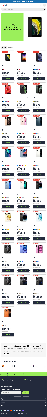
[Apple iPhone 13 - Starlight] (9, 165)
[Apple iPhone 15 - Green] (5, 229)
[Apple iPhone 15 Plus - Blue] (35, 229)
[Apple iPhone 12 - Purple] (6, 101)
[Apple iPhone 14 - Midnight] (19, 165)
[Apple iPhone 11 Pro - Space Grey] (37, 101)
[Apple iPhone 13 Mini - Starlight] (25, 133)
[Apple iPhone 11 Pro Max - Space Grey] (6, 133)
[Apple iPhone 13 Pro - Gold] (3, 197)
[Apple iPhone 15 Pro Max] (8, 281)
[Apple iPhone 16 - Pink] (19, 261)
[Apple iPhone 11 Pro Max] (8, 121)
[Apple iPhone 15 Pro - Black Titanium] (2, 261)
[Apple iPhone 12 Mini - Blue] (35, 69)
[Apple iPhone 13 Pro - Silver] (8, 197)
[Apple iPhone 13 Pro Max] (23, 185)
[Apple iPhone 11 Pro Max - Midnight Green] (3, 133)
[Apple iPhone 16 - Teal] (20, 261)
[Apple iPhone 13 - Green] (3, 165)
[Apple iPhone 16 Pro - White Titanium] (22, 293)
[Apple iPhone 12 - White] (9, 101)
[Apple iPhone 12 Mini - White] (40, 69)
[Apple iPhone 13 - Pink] (6, 165)
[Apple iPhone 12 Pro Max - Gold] (33, 165)
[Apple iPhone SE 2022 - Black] (17, 69)
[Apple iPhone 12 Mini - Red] (39, 69)
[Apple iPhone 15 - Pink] (6, 229)
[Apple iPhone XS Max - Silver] (19, 101)
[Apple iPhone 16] (23, 249)
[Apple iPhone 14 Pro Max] (23, 217)
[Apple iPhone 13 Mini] (23, 121)
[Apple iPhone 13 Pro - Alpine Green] (2, 197)
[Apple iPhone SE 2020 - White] (5, 69)
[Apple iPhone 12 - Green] (5, 101)
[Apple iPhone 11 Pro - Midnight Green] (35, 101)
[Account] (41, 5)
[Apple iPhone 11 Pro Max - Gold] (2, 133)
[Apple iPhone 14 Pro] (39, 185)
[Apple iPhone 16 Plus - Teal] (36, 261)
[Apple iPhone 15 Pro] (8, 249)
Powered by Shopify (26, 413)
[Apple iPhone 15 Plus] (39, 217)
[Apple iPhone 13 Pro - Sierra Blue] (6, 197)
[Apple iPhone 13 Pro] (8, 185)
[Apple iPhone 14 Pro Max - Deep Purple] (17, 229)
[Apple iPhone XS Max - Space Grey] (20, 101)
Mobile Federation (8, 413)
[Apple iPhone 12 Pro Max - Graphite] (35, 165)
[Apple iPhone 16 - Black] (17, 261)
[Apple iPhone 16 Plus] (39, 249)
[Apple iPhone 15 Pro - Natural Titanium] (5, 261)
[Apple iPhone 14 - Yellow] (25, 165)
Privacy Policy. (26, 395)
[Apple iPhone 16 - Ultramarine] (22, 261)
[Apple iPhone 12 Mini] (39, 57)
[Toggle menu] (1, 5)
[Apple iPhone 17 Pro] (8, 313)
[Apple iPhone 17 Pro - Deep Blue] (3, 325)
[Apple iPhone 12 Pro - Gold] (33, 133)
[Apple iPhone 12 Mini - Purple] (37, 69)
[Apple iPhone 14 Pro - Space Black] (37, 197)
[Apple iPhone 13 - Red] (8, 165)
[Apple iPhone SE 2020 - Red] (3, 69)
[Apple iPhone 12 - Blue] (3, 101)
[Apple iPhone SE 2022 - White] (20, 69)
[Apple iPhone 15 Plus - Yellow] (39, 229)
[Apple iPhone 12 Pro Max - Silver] (37, 165)
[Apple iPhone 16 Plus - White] (39, 261)
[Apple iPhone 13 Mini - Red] (23, 133)
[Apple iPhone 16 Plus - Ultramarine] (37, 261)
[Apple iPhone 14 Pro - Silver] (36, 197)
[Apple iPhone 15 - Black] (2, 229)
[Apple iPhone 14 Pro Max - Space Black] (22, 229)
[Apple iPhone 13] (8, 153)
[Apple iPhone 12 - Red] (8, 101)
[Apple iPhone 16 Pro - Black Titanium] (17, 293)
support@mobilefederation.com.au (34, 380)
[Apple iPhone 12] (8, 89)
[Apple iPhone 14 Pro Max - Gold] (19, 229)
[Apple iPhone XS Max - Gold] (17, 101)
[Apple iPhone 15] (8, 217)
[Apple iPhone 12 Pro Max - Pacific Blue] (36, 165)
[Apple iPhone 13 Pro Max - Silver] (23, 197)
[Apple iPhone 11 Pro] (39, 89)
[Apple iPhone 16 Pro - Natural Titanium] (20, 293)
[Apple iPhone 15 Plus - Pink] (37, 229)
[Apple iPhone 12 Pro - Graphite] (35, 133)
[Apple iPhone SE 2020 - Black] (2, 69)
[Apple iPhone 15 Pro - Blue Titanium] (3, 261)
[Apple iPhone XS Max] (23, 89)
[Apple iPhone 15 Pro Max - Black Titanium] (2, 293)
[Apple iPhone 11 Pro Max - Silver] (5, 133)
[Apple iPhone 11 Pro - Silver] (36, 101)
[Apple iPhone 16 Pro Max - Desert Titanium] (35, 293)
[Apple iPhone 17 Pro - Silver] (5, 325)
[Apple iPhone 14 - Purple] (20, 165)
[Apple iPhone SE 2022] (23, 57)
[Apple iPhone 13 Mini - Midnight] (20, 133)
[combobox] (23, 9)
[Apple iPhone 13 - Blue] (2, 165)
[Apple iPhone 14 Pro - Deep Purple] (33, 197)
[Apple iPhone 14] (23, 153)
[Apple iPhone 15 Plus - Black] (33, 229)
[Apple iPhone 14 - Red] (22, 165)
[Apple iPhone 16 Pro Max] (39, 281)
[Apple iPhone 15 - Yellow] (8, 229)
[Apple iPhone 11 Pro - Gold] (33, 101)
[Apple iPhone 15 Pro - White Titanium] (6, 261)
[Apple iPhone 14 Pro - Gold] (35, 197)
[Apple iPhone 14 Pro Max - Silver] (20, 229)
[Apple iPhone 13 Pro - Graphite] (5, 197)
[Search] (44, 9)
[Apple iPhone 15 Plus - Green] (36, 229)
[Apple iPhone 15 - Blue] (3, 229)
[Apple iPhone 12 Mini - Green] (36, 69)
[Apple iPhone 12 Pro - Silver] (37, 133)
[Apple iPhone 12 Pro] (39, 121)
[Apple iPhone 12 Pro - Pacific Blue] (36, 133)
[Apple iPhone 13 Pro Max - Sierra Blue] (22, 197)
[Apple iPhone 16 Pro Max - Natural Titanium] (36, 293)
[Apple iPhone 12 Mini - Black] (33, 69)
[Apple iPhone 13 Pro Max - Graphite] (20, 197)
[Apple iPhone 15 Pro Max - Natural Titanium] (5, 293)
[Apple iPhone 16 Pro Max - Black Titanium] (33, 293)
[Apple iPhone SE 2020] (8, 57)
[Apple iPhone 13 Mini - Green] (19, 133)
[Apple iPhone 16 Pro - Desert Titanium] (19, 293)
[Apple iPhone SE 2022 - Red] (19, 69)
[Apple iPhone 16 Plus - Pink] (35, 261)
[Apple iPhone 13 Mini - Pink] (22, 133)
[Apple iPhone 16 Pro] (23, 281)
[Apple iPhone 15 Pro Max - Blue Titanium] (3, 293)
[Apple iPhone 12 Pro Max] (39, 153)
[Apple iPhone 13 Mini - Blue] (17, 133)
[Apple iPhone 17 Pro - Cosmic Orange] (2, 325)
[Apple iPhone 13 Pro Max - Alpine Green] (17, 197)
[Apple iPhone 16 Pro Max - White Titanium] (37, 293)
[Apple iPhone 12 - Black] (2, 101)
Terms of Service (17, 395)
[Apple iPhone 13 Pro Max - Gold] (19, 197)
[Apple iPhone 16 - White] (23, 261)
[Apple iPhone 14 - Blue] (17, 165)
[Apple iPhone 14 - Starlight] (23, 165)
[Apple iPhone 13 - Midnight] (5, 165)
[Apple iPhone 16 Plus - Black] (33, 261)
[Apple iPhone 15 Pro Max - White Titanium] (6, 293)
